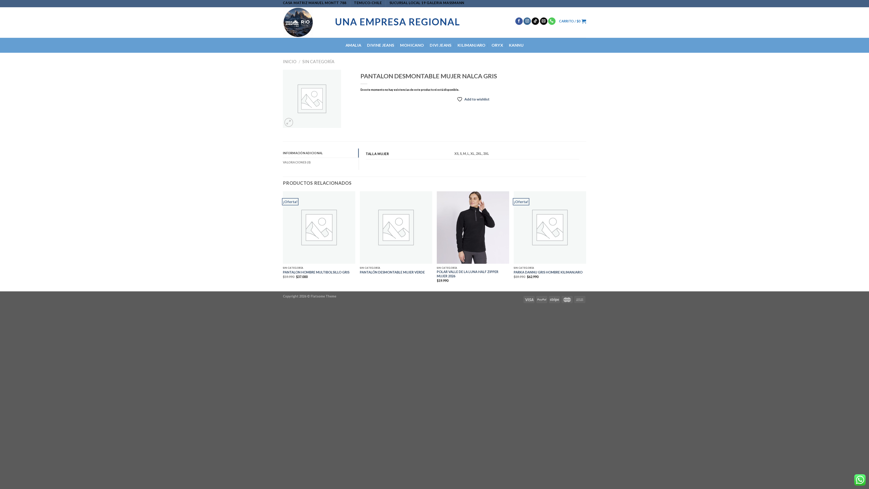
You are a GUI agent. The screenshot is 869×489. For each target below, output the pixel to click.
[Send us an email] (543, 21)
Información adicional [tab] (303, 153)
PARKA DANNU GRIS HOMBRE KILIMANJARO (548, 272)
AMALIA (353, 45)
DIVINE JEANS (380, 45)
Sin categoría (318, 61)
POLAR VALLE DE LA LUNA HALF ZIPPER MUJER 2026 (467, 274)
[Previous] (283, 241)
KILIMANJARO (472, 45)
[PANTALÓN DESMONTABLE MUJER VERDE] (396, 227)
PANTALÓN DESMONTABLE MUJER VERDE (392, 272)
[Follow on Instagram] (527, 21)
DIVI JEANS (441, 45)
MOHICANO (412, 45)
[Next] (586, 241)
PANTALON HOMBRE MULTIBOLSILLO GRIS (316, 272)
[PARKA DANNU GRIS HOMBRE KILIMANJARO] (550, 227)
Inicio (289, 61)
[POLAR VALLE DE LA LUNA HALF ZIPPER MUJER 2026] (473, 227)
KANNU (516, 45)
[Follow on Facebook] (519, 21)
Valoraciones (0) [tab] (296, 162)
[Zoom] (288, 122)
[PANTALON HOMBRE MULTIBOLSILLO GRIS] (319, 227)
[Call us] (552, 21)
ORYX (497, 45)
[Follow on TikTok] (535, 21)
